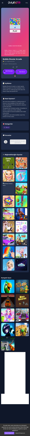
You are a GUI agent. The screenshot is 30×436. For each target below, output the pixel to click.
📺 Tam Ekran (21, 72)
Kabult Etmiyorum (20, 433)
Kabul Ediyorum (9, 433)
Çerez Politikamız (13, 429)
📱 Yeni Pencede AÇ (8, 71)
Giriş (27, 2)
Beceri (6, 127)
